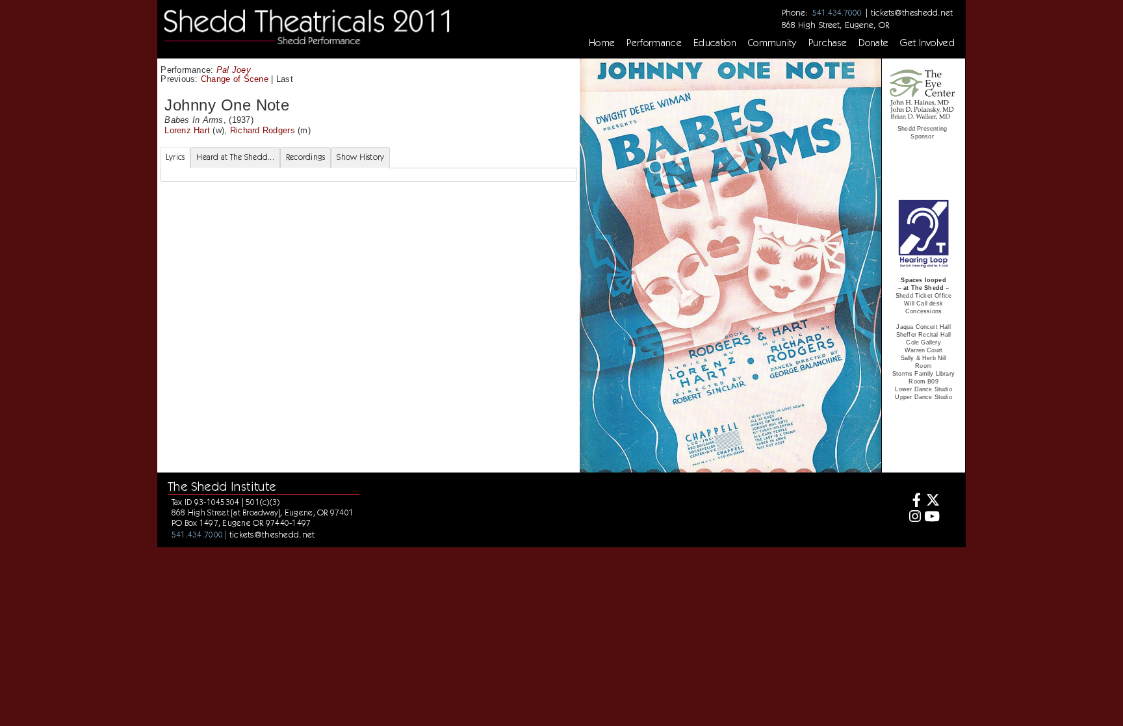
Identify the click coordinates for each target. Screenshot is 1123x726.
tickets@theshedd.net (912, 12)
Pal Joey (233, 70)
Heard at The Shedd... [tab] (235, 157)
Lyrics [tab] (175, 157)
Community (772, 43)
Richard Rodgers (262, 130)
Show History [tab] (360, 157)
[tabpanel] (368, 174)
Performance (654, 43)
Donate (873, 43)
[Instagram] (913, 518)
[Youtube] (932, 518)
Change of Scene (234, 79)
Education (714, 43)
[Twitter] (932, 501)
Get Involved (927, 43)
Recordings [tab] (306, 157)
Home (602, 43)
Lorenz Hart (187, 130)
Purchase (827, 43)
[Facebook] (913, 501)
